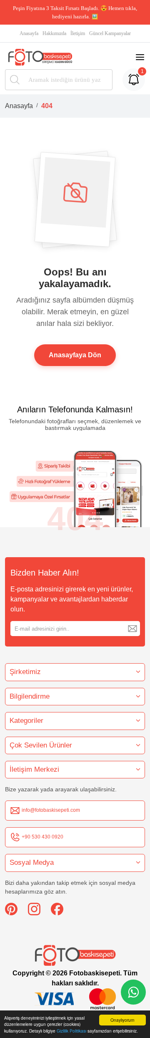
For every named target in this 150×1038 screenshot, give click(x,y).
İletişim (77, 33)
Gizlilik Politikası (71, 1031)
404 (46, 105)
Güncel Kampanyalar (110, 33)
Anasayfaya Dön (75, 355)
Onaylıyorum (122, 1020)
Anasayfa (29, 33)
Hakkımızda (54, 33)
